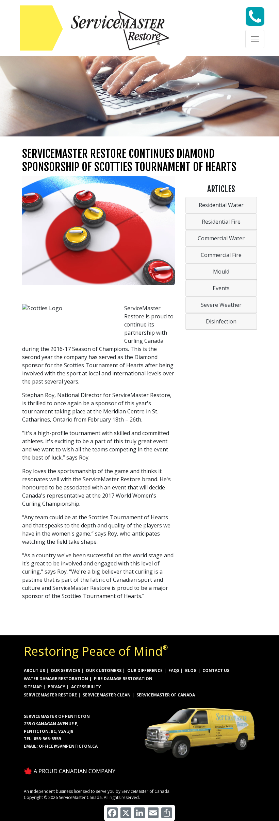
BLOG (191, 670)
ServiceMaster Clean (107, 695)
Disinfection (221, 321)
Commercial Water (221, 238)
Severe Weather (221, 305)
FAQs (173, 670)
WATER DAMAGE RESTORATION (56, 679)
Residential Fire (221, 221)
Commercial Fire (221, 255)
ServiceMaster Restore (50, 695)
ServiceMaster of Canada (165, 695)
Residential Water (221, 205)
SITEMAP (33, 687)
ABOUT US (34, 670)
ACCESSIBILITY (86, 687)
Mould (221, 271)
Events (221, 288)
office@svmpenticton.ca (68, 746)
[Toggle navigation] (254, 39)
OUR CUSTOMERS (103, 670)
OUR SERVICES (65, 670)
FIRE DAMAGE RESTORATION (123, 679)
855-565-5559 (47, 739)
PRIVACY (56, 687)
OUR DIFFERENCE (145, 670)
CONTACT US (215, 670)
